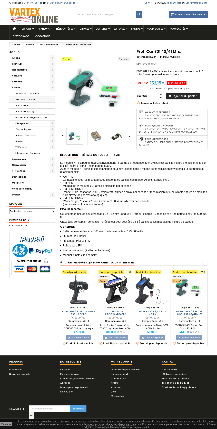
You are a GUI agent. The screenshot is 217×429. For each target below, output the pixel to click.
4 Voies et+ (21, 105)
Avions (27, 28)
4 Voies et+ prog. (24, 111)
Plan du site (66, 391)
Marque (165, 56)
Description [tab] (69, 155)
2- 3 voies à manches (27, 93)
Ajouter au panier (183, 96)
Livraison (65, 369)
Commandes (118, 378)
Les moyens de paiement (74, 387)
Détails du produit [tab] (96, 155)
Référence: (142, 56)
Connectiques (23, 129)
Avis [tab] (117, 155)
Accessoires (155, 28)
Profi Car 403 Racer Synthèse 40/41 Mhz (189, 313)
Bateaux (119, 28)
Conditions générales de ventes (78, 378)
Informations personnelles (125, 369)
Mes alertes (117, 396)
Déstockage (21, 36)
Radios (135, 28)
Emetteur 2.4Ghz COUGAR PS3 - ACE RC (78, 313)
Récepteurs (21, 123)
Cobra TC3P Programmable (115, 313)
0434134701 (30, 2)
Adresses (116, 387)
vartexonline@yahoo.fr (62, 2)
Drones (84, 28)
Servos (19, 141)
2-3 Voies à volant (25, 99)
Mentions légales (69, 374)
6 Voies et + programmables (31, 117)
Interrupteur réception (27, 153)
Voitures (101, 28)
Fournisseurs (19, 220)
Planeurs (44, 28)
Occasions (42, 36)
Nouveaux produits (19, 374)
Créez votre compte (196, 2)
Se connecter (173, 2)
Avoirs (114, 382)
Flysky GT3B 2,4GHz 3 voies (152, 313)
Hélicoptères (64, 28)
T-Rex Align (19, 171)
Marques (15, 204)
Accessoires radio (25, 135)
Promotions (15, 369)
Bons (113, 391)
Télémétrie (21, 147)
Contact (169, 362)
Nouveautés (177, 28)
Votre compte (121, 362)
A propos (65, 382)
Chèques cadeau (22, 188)
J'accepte (6, 424)
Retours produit (119, 374)
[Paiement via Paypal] (32, 254)
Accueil (15, 52)
